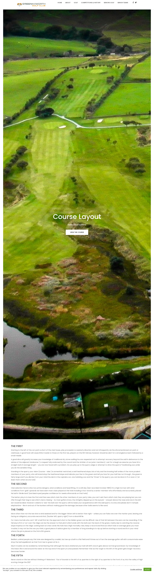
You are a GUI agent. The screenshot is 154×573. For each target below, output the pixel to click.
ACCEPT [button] (147, 569)
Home (60, 3)
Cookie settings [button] (136, 569)
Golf (76, 3)
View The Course (77, 232)
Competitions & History (90, 3)
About (68, 3)
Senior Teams (123, 3)
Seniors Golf (109, 3)
